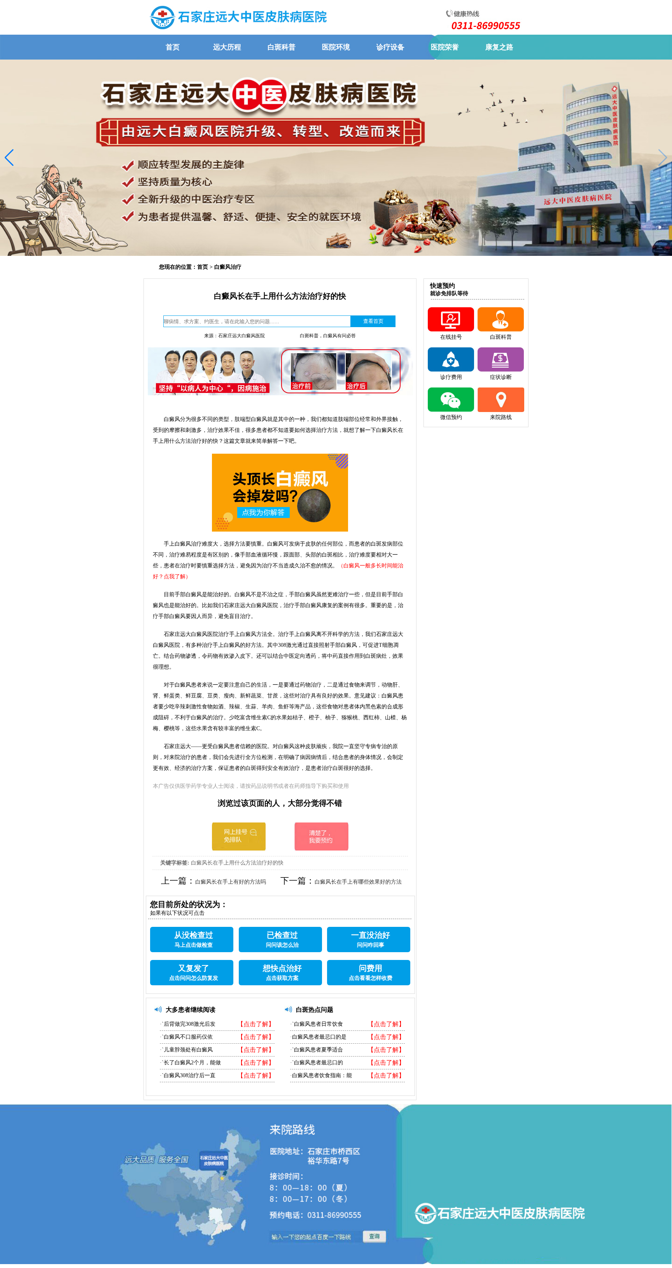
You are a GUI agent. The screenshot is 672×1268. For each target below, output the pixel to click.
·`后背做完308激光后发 (187, 1024)
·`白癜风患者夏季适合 (316, 1050)
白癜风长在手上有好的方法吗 (230, 882)
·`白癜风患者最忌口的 (316, 1062)
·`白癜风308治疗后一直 (187, 1075)
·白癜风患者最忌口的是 (318, 1037)
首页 (202, 267)
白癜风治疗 (228, 267)
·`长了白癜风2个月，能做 (190, 1062)
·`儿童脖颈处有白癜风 (186, 1050)
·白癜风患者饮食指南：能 (321, 1075)
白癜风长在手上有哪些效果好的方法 (358, 882)
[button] (9, 157)
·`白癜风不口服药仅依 (186, 1037)
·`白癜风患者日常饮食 (316, 1024)
